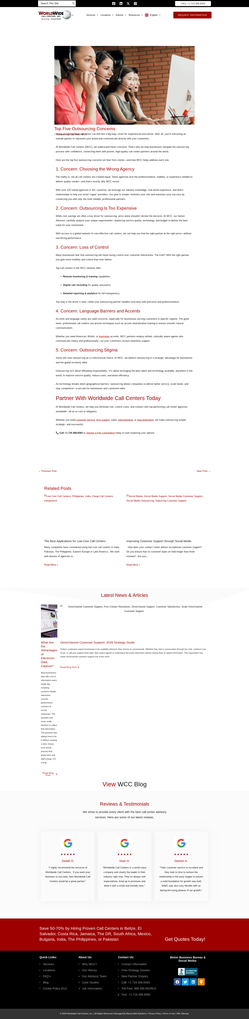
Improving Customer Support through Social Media (158, 541)
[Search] (74, 3)
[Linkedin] (121, 3)
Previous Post (47, 471)
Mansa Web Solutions (136, 1013)
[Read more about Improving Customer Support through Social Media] (165, 498)
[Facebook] (113, 3)
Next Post (204, 471)
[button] (193, 3)
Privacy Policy (154, 1013)
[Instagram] (135, 3)
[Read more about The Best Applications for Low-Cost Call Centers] (83, 498)
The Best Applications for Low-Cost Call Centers (75, 541)
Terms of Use (169, 1013)
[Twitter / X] (128, 3)
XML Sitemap (183, 1013)
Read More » (51, 564)
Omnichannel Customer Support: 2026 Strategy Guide (97, 642)
